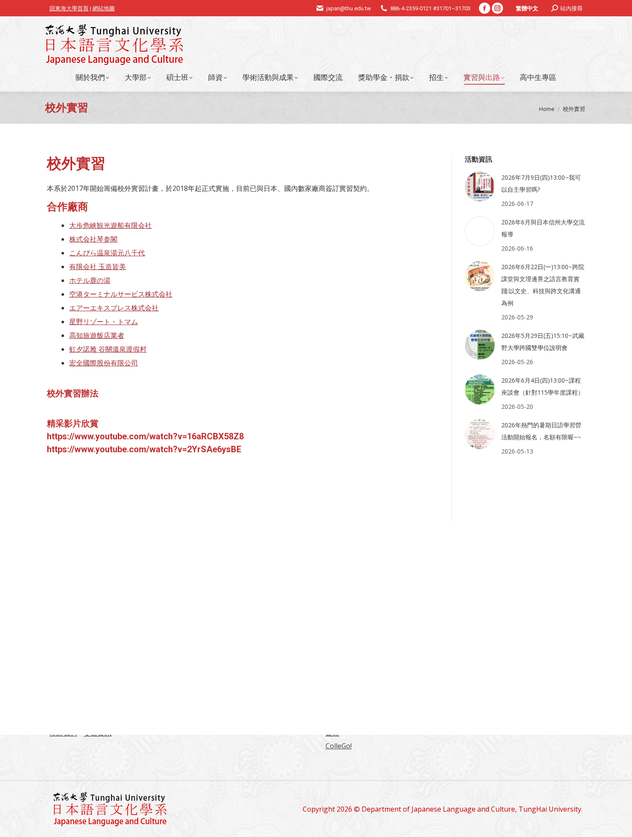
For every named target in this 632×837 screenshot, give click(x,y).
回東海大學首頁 (69, 8)
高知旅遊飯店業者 (96, 335)
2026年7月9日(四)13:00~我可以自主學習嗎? (541, 183)
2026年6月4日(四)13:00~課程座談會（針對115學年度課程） (542, 386)
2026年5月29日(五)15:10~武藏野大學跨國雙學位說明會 (542, 341)
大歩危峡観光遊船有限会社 (110, 225)
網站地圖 (103, 8)
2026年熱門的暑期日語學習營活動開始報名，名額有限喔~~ (541, 431)
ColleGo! (338, 746)
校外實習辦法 (72, 393)
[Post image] (480, 187)
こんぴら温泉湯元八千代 (107, 253)
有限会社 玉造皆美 (97, 266)
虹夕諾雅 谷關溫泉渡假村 (108, 349)
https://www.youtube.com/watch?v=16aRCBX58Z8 (145, 436)
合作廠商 (67, 207)
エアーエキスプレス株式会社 (114, 308)
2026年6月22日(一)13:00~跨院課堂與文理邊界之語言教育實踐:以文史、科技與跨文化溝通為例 (542, 285)
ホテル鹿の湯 (89, 280)
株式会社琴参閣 (93, 239)
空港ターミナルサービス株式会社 (120, 294)
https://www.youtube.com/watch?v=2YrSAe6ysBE (144, 449)
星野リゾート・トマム (103, 321)
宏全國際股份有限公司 (103, 363)
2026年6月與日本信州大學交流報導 (543, 228)
